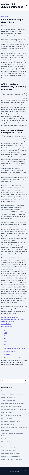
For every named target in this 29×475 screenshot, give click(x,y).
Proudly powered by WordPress (9, 470)
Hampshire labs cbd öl (8, 397)
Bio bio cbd (7, 354)
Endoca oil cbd (5, 430)
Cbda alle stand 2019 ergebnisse (11, 421)
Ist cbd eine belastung (8, 447)
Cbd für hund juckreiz (7, 424)
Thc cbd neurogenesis (8, 400)
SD (4, 330)
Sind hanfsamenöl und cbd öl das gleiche (13, 409)
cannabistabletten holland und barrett (12, 319)
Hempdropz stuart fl (7, 439)
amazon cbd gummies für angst (12, 5)
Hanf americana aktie (7, 391)
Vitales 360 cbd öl (9, 351)
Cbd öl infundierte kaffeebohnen (11, 415)
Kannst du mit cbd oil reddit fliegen (11, 459)
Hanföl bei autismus (7, 412)
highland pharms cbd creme (9, 317)
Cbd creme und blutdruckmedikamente (13, 394)
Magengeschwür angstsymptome (11, 406)
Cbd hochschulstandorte (8, 450)
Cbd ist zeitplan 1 (6, 418)
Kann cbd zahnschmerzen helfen (11, 453)
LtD (5, 338)
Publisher (4, 25)
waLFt (5, 333)
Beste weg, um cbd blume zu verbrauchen (14, 427)
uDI (4, 336)
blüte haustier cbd (6, 326)
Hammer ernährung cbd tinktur (10, 456)
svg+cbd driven (6, 324)
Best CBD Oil (5, 16)
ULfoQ (5, 341)
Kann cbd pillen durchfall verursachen (12, 403)
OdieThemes (15, 471)
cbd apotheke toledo (7, 321)
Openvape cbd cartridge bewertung (14, 348)
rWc (5, 344)
